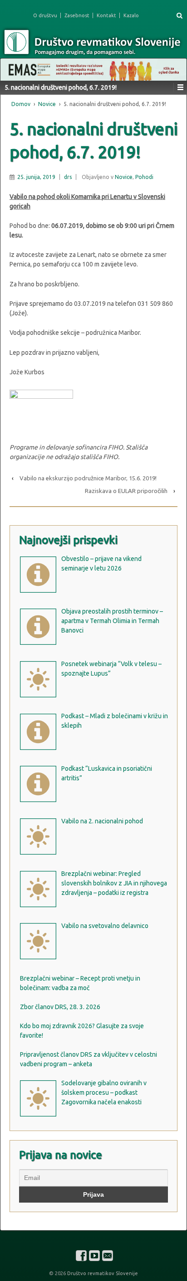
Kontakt (106, 15)
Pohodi (144, 177)
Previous (12, 67)
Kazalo (131, 15)
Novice (47, 104)
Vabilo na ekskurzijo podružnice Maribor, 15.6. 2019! (88, 478)
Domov (20, 104)
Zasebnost (76, 15)
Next (175, 67)
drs (68, 177)
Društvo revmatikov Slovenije (102, 1273)
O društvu (45, 15)
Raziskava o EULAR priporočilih (126, 491)
